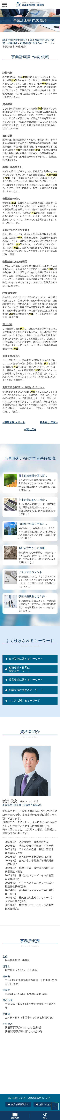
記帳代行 (7, 72)
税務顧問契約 (9, 293)
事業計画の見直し (12, 167)
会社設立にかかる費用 (14, 261)
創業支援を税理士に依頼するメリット (23, 387)
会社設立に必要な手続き (16, 230)
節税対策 (7, 135)
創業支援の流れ (11, 356)
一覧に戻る (30, 429)
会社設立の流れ (11, 198)
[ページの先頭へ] (54, 1106)
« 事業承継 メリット (13, 422)
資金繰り (7, 324)
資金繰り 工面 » (49, 422)
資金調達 (7, 104)
